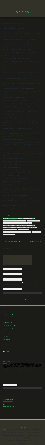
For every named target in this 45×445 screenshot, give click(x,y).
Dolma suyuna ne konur (7, 227)
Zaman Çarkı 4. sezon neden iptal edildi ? (9, 314)
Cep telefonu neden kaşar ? (7, 333)
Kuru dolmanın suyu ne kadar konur (25, 231)
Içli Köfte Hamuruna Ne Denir (7, 402)
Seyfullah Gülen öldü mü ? (7, 331)
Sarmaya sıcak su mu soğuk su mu (9, 234)
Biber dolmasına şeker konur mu (9, 223)
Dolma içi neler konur (17, 225)
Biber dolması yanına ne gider (21, 220)
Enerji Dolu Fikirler (22, 12)
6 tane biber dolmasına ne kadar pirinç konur (11, 218)
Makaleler (8, 215)
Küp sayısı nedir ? (5, 336)
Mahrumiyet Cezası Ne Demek (8, 399)
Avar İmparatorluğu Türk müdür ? (8, 322)
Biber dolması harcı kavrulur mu (9, 220)
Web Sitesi (4, 277)
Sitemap (36, 299)
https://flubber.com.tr (29, 299)
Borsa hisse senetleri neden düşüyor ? (9, 325)
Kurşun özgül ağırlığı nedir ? (7, 316)
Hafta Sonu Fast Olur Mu (35, 241)
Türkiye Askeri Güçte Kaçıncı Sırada (12, 241)
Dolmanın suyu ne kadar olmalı (24, 229)
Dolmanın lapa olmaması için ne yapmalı (10, 229)
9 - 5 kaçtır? (5, 287)
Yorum (4, 253)
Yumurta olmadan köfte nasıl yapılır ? (9, 328)
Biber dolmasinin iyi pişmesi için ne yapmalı (27, 218)
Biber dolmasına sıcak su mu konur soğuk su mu (24, 223)
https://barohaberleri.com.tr (17, 299)
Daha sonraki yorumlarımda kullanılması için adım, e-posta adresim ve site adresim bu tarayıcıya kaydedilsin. (20, 284)
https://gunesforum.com (5, 299)
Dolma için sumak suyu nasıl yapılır (28, 225)
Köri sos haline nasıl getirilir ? (7, 339)
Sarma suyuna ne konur (36, 231)
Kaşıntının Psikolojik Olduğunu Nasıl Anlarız (10, 406)
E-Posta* (4, 272)
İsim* (4, 266)
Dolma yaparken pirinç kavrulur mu (30, 227)
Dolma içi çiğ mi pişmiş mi (8, 225)
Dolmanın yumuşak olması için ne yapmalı (10, 231)
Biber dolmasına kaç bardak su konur (33, 220)
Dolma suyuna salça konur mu (18, 227)
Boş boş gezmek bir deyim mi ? (8, 319)
